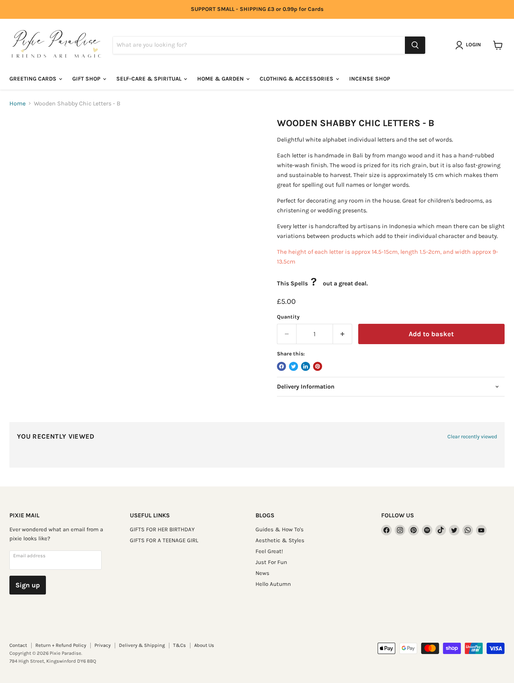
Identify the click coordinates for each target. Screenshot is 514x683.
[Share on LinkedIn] (305, 366)
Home (17, 103)
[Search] (415, 45)
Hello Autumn (273, 584)
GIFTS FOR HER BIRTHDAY (162, 529)
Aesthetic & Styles (279, 540)
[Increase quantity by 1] (342, 334)
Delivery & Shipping (142, 645)
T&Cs (179, 645)
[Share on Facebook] (281, 366)
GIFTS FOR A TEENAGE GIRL (164, 540)
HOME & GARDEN (221, 78)
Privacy (102, 645)
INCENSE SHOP (369, 78)
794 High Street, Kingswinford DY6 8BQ (52, 661)
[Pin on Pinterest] (317, 366)
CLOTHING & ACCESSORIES (297, 78)
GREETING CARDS (33, 78)
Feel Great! (269, 551)
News (262, 573)
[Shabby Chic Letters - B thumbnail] (23, 139)
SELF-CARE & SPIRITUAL (149, 78)
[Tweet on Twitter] (293, 366)
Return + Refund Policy (60, 645)
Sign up (27, 585)
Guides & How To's (279, 529)
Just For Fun (271, 562)
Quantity (288, 317)
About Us (204, 645)
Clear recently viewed (472, 437)
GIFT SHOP (87, 78)
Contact (18, 645)
